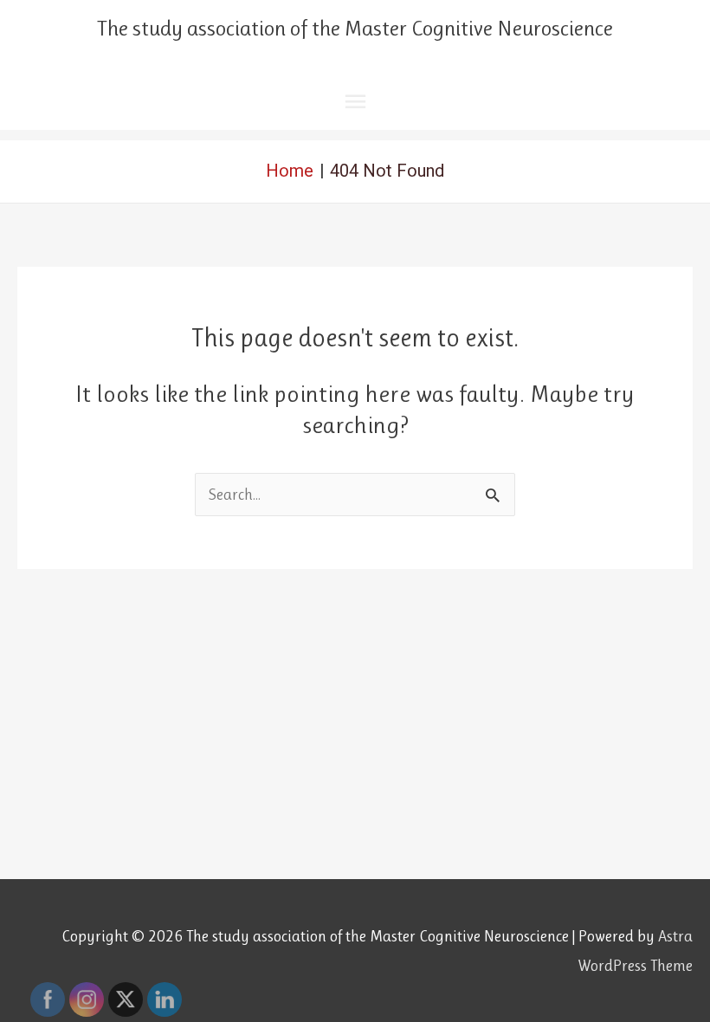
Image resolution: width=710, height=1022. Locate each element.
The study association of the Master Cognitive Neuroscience (355, 28)
